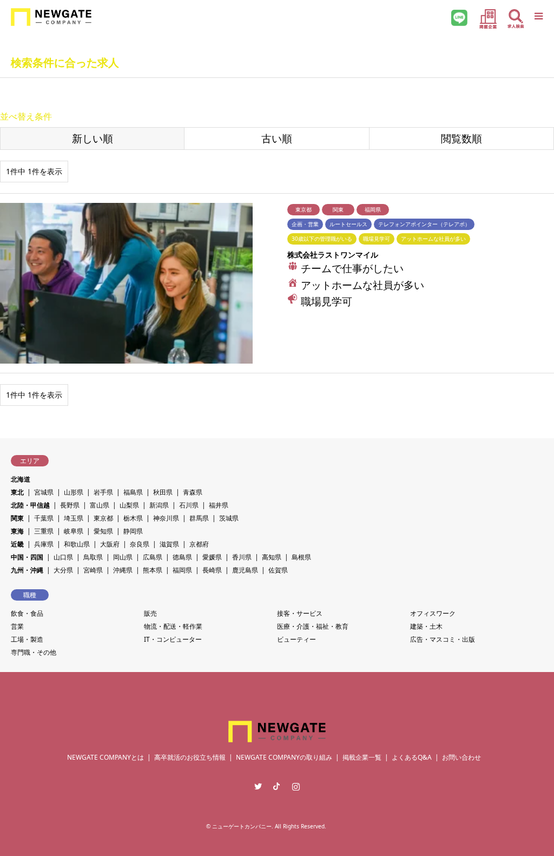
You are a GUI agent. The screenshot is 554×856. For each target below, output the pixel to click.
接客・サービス (299, 613)
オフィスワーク (433, 613)
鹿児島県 (245, 570)
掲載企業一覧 (361, 757)
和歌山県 (77, 544)
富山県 (99, 505)
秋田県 (163, 492)
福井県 (218, 505)
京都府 (199, 544)
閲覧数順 (461, 138)
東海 (17, 531)
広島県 (152, 557)
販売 (150, 613)
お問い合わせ (461, 757)
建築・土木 (426, 626)
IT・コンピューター (173, 639)
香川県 (242, 557)
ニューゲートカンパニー (242, 826)
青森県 (192, 492)
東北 (17, 492)
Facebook (277, 786)
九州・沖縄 (27, 570)
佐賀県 (278, 570)
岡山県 (123, 557)
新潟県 (159, 505)
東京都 (103, 518)
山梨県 (129, 505)
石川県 (189, 505)
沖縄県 (123, 570)
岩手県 (103, 492)
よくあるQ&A (412, 757)
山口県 (63, 557)
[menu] (538, 16)
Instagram (296, 786)
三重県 (44, 531)
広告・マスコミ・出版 (442, 639)
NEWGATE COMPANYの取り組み (284, 757)
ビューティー (296, 639)
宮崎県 (93, 570)
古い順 (276, 138)
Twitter (258, 786)
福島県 (133, 492)
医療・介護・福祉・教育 (312, 626)
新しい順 (92, 138)
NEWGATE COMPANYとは (105, 757)
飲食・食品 (27, 613)
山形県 (73, 492)
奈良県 (139, 544)
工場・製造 (27, 639)
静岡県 (133, 531)
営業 (17, 626)
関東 (17, 518)
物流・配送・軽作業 (173, 626)
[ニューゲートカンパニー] (51, 16)
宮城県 (44, 492)
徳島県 (182, 557)
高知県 (271, 557)
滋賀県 (169, 544)
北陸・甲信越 (30, 505)
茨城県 (229, 518)
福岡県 (182, 570)
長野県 (70, 505)
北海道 (20, 479)
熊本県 (152, 570)
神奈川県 (166, 518)
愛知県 (103, 531)
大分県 (63, 570)
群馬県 (199, 518)
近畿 (17, 544)
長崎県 (212, 570)
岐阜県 (73, 531)
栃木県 (133, 518)
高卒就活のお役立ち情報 (190, 757)
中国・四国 (27, 557)
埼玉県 (73, 518)
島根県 (301, 557)
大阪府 (110, 544)
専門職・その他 (33, 652)
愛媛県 (212, 557)
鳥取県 (93, 557)
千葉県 (44, 518)
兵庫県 (44, 544)
